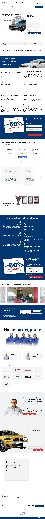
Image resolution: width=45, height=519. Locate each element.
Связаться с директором (29, 414)
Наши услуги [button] (17, 6)
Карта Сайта (18, 497)
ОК (39, 517)
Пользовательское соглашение (13, 499)
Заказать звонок (39, 6)
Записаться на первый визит (35, 277)
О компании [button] (4, 6)
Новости (23, 6)
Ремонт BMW (4, 10)
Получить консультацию (34, 33)
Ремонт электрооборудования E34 (21, 10)
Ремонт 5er (9, 10)
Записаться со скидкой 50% (35, 135)
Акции (28, 6)
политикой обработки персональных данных (33, 31)
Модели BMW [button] (10, 6)
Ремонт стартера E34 (32, 10)
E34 (13, 10)
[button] (41, 177)
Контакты (3, 7)
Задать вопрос (38, 450)
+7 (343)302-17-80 (39, 3)
